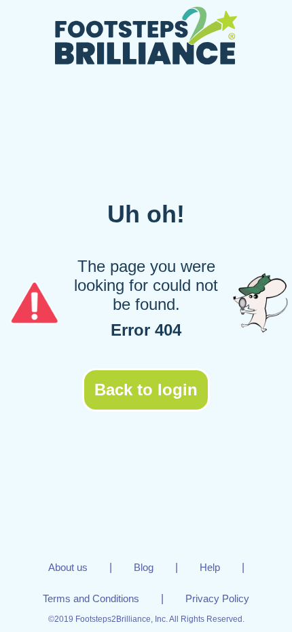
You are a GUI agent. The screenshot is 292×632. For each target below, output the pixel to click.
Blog (143, 567)
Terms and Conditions (91, 598)
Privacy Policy (217, 598)
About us (68, 567)
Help (210, 567)
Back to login (146, 389)
